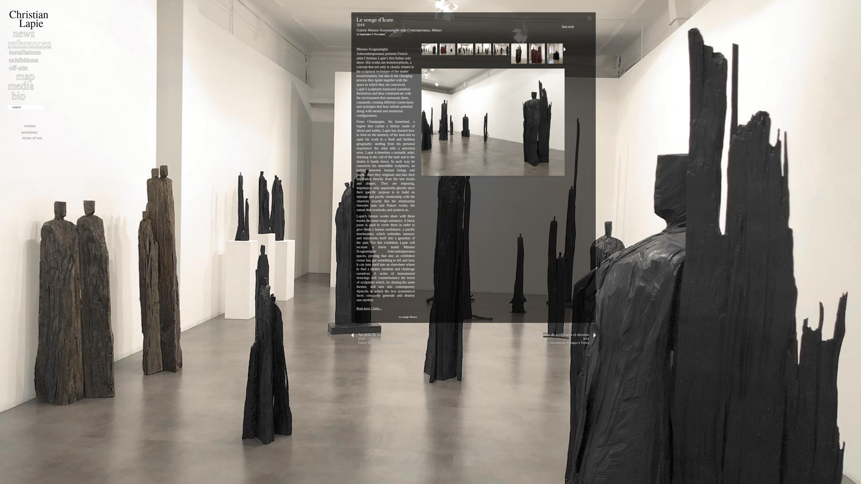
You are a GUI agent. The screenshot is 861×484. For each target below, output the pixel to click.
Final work (568, 26)
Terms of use (32, 137)
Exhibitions (23, 59)
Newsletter (29, 132)
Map (25, 75)
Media (21, 85)
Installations (25, 51)
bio (18, 95)
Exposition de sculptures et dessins (560, 334)
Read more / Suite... (369, 308)
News (24, 33)
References (29, 43)
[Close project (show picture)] (589, 19)
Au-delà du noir (371, 334)
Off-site (18, 67)
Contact (30, 125)
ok (47, 106)
